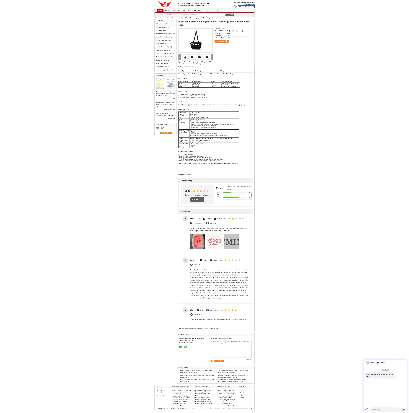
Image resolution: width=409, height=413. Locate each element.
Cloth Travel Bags (161, 66)
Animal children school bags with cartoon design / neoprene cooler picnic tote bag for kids (226, 392)
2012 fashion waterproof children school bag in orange (226, 404)
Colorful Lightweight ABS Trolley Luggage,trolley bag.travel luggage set (180, 403)
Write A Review (197, 200)
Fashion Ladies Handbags (163, 53)
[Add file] (366, 409)
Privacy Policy (161, 408)
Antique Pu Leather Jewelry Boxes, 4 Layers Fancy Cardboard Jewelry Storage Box (203, 393)
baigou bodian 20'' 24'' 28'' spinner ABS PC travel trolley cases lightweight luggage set (181, 397)
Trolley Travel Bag (161, 63)
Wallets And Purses (161, 60)
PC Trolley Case (160, 30)
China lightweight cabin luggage (175, 408)
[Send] (403, 409)
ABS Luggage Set (161, 27)
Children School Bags (162, 50)
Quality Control (196, 10)
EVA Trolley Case (161, 24)
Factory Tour (185, 10)
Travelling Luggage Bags (163, 70)
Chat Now (247, 4)
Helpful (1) (213, 223)
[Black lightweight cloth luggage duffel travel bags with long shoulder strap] (195, 40)
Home (160, 10)
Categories (169, 14)
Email (253, 4)
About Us (176, 10)
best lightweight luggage (189, 328)
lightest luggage (213, 328)
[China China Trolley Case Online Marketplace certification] (160, 89)
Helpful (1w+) (198, 265)
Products (167, 10)
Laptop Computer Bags (162, 37)
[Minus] (403, 362)
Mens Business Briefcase (163, 57)
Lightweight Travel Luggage (173, 17)
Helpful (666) (198, 314)
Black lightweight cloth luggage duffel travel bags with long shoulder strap (182, 392)
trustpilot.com (198, 223)
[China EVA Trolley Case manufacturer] (166, 4)
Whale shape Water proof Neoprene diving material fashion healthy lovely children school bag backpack (226, 398)
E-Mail (241, 395)
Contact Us (207, 10)
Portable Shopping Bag (162, 47)
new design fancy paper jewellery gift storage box (202, 398)
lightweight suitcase (202, 328)
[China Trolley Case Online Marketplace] (253, 7)
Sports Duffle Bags (161, 43)
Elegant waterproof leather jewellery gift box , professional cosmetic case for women (204, 403)
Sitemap (242, 398)
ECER (250, 408)
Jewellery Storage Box (162, 40)
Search (231, 15)
